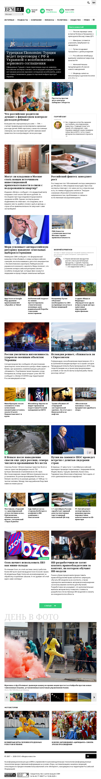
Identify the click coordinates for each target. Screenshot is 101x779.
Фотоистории (11, 707)
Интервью (9, 20)
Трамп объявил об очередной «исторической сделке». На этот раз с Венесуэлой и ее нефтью (62, 408)
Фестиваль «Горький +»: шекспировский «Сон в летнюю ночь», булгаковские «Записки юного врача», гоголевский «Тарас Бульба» (14, 515)
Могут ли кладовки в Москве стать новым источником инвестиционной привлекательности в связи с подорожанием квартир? (23, 182)
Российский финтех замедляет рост (71, 178)
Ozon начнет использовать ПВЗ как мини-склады (24, 564)
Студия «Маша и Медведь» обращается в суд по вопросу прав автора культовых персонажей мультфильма (84, 304)
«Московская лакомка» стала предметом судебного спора (85, 406)
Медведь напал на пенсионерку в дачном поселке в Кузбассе (81, 75)
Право (87, 20)
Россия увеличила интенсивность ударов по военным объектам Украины (26, 357)
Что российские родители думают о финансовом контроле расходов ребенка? (25, 116)
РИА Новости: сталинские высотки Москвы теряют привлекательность (61, 234)
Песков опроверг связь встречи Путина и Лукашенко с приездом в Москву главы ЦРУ (81, 33)
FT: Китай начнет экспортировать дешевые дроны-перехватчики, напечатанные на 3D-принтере (84, 514)
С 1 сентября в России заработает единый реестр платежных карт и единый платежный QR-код (61, 513)
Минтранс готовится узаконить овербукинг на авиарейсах (79, 42)
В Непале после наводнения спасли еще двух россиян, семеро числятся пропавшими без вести (26, 460)
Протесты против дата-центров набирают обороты (61, 100)
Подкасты (22, 20)
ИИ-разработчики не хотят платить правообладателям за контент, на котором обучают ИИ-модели (71, 567)
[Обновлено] (15, 388)
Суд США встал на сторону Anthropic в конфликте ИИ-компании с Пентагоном (37, 513)
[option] (50, 652)
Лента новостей (76, 27)
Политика (62, 20)
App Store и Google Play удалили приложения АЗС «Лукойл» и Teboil (13, 301)
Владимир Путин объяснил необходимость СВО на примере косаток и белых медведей (62, 302)
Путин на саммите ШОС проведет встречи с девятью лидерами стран (73, 460)
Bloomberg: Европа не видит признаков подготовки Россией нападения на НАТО (38, 406)
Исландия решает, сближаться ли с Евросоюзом (73, 356)
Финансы (49, 20)
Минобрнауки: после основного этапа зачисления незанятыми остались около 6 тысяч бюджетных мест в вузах (14, 409)
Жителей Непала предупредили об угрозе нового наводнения (78, 66)
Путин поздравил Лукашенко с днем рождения (80, 50)
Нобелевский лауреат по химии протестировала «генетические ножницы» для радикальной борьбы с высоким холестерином (38, 305)
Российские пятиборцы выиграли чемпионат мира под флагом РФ (81, 58)
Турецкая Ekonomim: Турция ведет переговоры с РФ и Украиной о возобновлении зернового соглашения (31, 57)
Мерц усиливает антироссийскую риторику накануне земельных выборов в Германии (26, 249)
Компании (36, 20)
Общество (75, 20)
